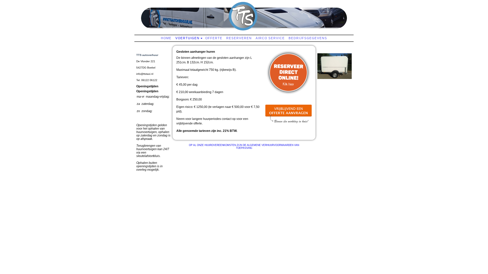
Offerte (213, 38)
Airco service (270, 38)
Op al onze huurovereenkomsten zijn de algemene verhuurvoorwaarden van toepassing (244, 146)
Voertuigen (187, 38)
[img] (243, 16)
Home (166, 38)
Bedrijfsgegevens (308, 38)
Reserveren (239, 38)
